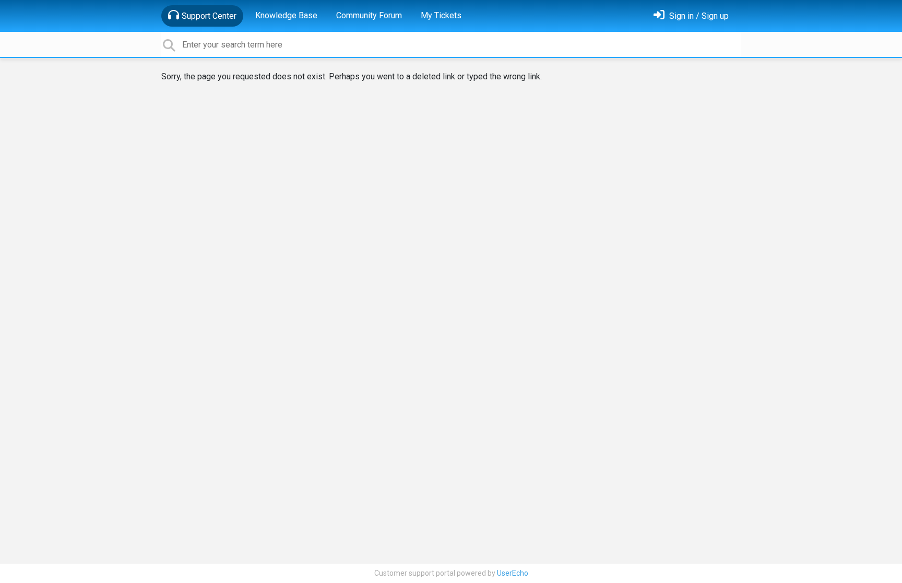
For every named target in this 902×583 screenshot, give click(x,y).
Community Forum (369, 15)
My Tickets (441, 15)
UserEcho (512, 573)
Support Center (209, 16)
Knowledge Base (286, 15)
